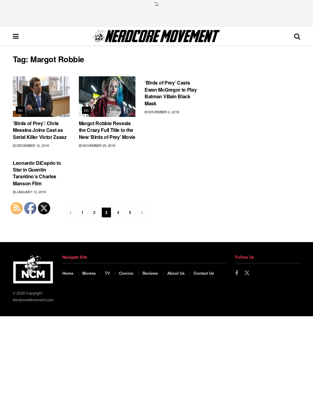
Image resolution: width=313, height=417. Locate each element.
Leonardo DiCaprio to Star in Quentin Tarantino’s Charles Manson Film (37, 173)
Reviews (150, 273)
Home (67, 273)
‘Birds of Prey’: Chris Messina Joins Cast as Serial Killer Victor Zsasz (40, 130)
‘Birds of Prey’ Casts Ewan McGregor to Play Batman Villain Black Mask (171, 93)
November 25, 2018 (98, 145)
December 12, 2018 (32, 145)
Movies (89, 273)
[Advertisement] (156, 16)
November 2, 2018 (163, 111)
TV (107, 273)
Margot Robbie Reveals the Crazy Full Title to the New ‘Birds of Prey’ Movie (107, 130)
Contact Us (203, 273)
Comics (126, 273)
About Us (176, 273)
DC (20, 110)
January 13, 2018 (31, 191)
